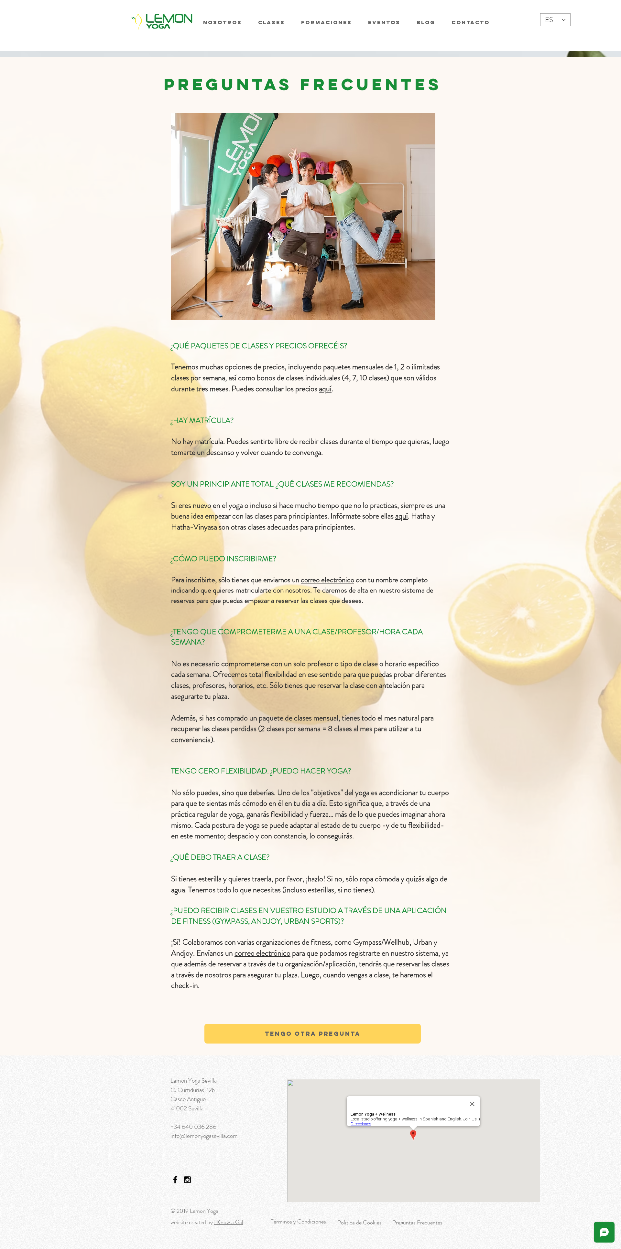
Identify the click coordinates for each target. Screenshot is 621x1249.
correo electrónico (327, 579)
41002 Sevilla (186, 1108)
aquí (325, 388)
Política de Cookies (359, 1222)
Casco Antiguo (188, 1099)
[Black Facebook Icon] (175, 1179)
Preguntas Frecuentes (417, 1222)
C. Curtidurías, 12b (192, 1090)
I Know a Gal (228, 1222)
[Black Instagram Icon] (187, 1179)
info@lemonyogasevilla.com (204, 1135)
